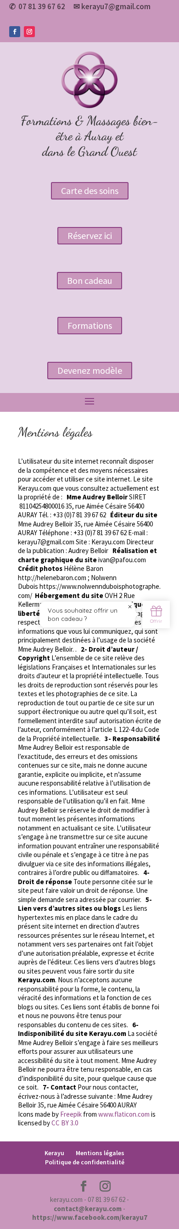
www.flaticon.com (124, 1114)
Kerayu (54, 1153)
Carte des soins (89, 190)
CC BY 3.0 (64, 1122)
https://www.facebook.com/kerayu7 (89, 1217)
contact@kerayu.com (88, 1208)
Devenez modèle (89, 370)
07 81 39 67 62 (41, 6)
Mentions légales (100, 1153)
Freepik (71, 1114)
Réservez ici (89, 235)
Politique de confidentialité (84, 1162)
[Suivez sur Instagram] (29, 31)
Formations (89, 325)
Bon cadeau (89, 280)
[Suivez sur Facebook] (14, 31)
